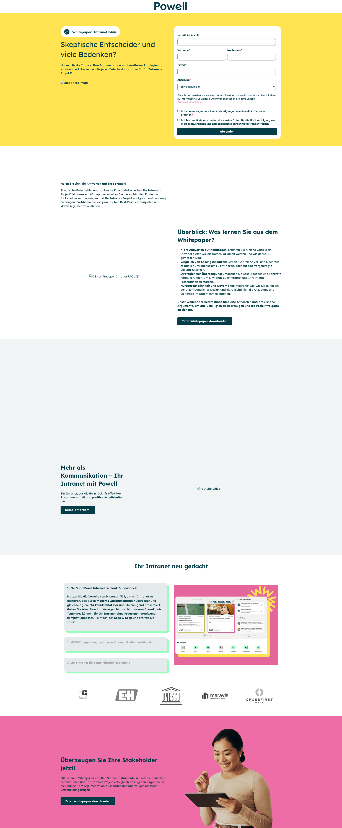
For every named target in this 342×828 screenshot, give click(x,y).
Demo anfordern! (77, 510)
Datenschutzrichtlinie (189, 102)
